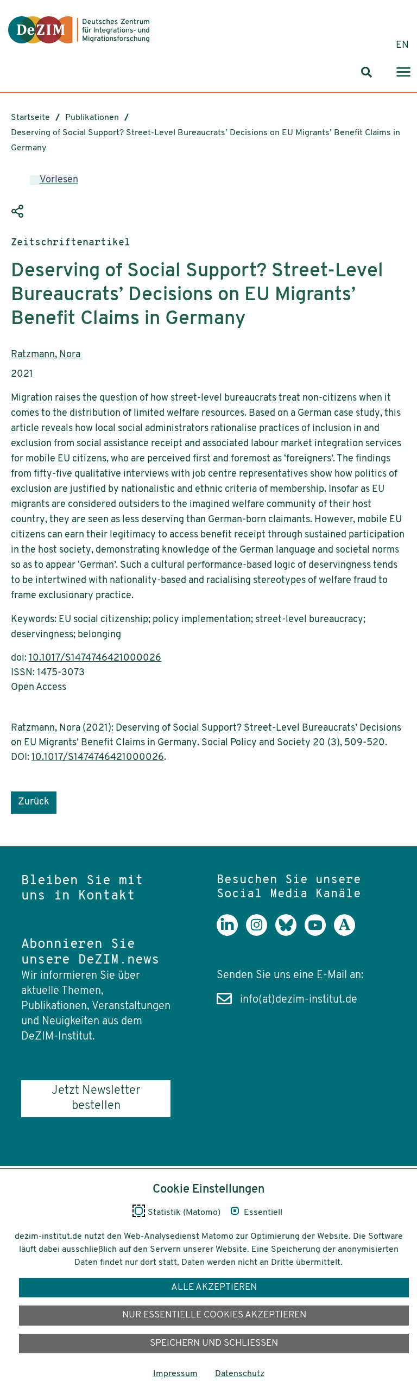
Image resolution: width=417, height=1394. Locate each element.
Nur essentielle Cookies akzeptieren (214, 1315)
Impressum (175, 1374)
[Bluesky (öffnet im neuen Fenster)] (290, 933)
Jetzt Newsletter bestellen (96, 1098)
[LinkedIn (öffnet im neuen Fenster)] (231, 933)
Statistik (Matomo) (184, 1212)
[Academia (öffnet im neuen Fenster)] (348, 933)
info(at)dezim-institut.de (298, 999)
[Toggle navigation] (403, 72)
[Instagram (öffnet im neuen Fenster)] (260, 933)
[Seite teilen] (19, 212)
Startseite (30, 117)
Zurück (33, 802)
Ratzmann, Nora (45, 355)
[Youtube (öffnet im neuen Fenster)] (319, 933)
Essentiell (263, 1212)
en (402, 45)
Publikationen (92, 117)
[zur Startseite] (78, 29)
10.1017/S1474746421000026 (95, 658)
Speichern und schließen (214, 1343)
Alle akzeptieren (214, 1287)
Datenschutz (239, 1374)
